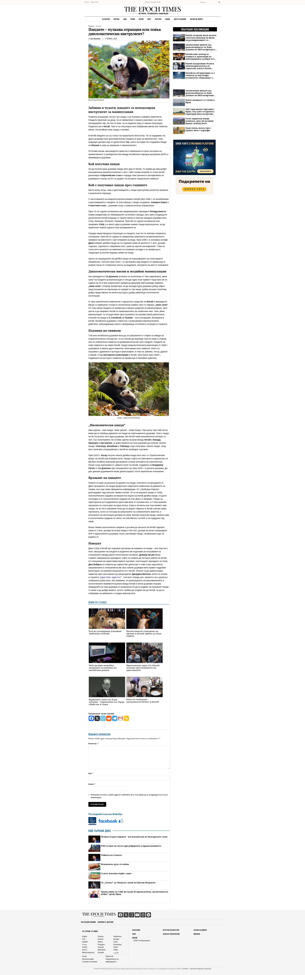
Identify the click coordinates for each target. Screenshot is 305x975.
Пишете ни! (94, 2)
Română (116, 939)
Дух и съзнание (180, 19)
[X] (97, 718)
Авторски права (88, 959)
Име (90, 773)
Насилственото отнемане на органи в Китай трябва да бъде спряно (144, 633)
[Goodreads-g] (131, 914)
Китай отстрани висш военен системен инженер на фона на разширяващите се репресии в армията (201, 37)
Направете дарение (105, 922)
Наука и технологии (171, 934)
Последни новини (88, 922)
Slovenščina (117, 944)
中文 (84, 939)
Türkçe (115, 950)
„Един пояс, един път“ (111, 577)
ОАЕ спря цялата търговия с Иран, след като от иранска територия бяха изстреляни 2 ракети (200, 111)
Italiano (100, 942)
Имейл (92, 784)
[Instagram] (103, 718)
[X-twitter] (126, 914)
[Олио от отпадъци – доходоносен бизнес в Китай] (144, 686)
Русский (101, 952)
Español (85, 942)
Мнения (197, 934)
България (106, 19)
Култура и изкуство (171, 930)
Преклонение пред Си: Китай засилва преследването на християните (143, 667)
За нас (87, 2)
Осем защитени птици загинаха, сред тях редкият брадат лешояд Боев (200, 121)
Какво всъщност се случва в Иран (200, 101)
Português (101, 944)
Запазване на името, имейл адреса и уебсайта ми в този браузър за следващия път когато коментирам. (129, 796)
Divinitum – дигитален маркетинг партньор (197, 969)
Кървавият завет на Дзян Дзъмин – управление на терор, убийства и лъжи (107, 701)
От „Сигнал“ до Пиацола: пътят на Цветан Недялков (128, 882)
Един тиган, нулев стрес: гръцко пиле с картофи (198, 129)
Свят (149, 19)
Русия (132, 19)
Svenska (101, 947)
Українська (117, 936)
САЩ (125, 19)
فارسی (115, 952)
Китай (141, 19)
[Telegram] (114, 718)
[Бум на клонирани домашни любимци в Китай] (107, 621)
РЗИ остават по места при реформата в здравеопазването (131, 846)
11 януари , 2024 (111, 39)
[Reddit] (109, 718)
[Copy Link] (126, 718)
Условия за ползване (89, 962)
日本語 (84, 947)
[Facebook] (91, 718)
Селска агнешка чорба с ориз (116, 873)
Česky (115, 942)
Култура (158, 19)
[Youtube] (137, 914)
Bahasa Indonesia (88, 952)
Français (101, 936)
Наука (167, 19)
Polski (115, 947)
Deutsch (100, 939)
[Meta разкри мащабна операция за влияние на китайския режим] (107, 653)
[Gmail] (120, 718)
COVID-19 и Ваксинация (141, 941)
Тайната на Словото (111, 855)
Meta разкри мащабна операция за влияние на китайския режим (103, 667)
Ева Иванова (95, 39)
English (84, 936)
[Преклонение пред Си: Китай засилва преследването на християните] (144, 654)
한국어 (84, 950)
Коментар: (93, 743)
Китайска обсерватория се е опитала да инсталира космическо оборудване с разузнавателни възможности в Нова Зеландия (201, 75)
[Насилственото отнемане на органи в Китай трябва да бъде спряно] (144, 619)
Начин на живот (196, 19)
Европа (116, 19)
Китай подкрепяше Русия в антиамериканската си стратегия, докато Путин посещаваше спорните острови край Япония (200, 66)
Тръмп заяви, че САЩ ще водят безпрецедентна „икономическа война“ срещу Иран (134, 893)
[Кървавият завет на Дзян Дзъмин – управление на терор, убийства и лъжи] (107, 687)
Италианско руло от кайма (115, 864)
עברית (84, 944)
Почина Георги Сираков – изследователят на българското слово (134, 837)
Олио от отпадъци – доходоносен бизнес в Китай (142, 700)
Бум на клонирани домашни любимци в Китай (105, 632)
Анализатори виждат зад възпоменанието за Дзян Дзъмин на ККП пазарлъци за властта (201, 47)
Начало (91, 26)
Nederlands (101, 950)
